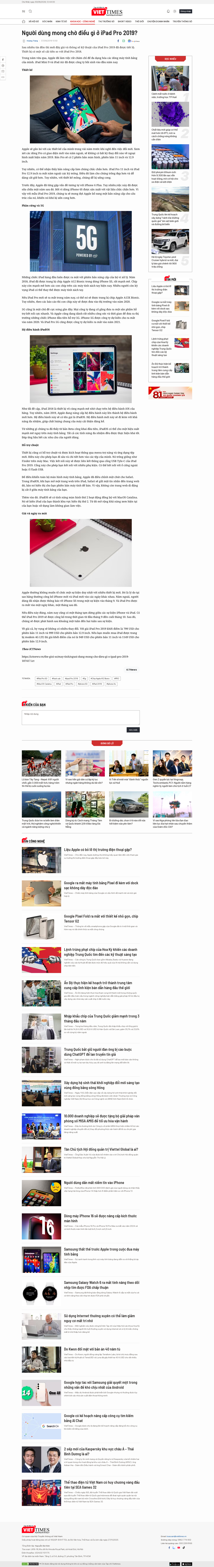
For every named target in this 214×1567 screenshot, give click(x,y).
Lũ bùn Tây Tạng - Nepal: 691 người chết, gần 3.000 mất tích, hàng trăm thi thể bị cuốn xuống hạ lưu (40, 782)
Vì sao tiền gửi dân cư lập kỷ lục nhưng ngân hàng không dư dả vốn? (84, 781)
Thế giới (139, 21)
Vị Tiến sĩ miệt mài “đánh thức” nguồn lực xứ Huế (128, 781)
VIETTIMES (107, 11)
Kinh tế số (61, 21)
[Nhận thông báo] (168, 11)
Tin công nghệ (34, 841)
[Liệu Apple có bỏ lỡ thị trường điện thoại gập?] (182, 290)
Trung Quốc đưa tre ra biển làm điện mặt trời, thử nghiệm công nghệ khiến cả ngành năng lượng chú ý (41, 823)
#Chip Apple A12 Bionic (100, 678)
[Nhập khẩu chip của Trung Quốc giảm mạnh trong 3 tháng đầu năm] (41, 1027)
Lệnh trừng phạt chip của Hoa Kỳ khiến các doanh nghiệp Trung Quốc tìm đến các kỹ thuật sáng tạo (162, 347)
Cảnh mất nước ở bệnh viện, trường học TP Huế (164, 95)
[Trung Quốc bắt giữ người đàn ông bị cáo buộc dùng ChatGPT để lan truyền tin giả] (41, 1060)
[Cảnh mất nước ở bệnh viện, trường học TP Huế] (170, 78)
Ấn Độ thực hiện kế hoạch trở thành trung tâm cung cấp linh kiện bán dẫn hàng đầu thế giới (162, 370)
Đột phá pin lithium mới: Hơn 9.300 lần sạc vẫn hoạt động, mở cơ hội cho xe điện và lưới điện (165, 177)
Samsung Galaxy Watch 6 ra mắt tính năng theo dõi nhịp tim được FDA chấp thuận (101, 1285)
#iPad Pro (69, 684)
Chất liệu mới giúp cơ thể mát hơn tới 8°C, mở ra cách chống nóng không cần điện (165, 134)
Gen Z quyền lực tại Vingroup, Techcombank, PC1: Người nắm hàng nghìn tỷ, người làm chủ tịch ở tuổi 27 (172, 782)
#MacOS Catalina (44, 684)
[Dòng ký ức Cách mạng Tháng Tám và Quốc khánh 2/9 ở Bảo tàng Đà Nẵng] (85, 804)
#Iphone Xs (111, 684)
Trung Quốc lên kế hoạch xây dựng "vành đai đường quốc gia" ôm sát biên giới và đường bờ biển (165, 219)
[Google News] (134, 41)
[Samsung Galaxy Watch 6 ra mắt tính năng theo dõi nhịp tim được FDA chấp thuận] (41, 1293)
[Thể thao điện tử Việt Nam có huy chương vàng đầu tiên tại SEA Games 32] (41, 1493)
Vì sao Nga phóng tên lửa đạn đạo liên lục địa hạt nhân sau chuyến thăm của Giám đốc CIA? (172, 823)
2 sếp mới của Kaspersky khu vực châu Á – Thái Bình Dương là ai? (99, 1451)
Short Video (124, 21)
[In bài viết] (123, 41)
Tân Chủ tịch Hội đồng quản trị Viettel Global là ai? (101, 1149)
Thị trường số (106, 21)
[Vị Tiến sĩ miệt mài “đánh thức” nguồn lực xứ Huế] (128, 763)
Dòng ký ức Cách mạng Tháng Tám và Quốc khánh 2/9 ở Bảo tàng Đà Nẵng (84, 823)
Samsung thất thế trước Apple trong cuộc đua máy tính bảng (101, 1251)
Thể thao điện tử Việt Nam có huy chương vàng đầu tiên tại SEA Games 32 (102, 1484)
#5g (84, 678)
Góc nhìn (47, 21)
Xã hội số (34, 21)
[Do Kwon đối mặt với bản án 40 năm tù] (41, 1360)
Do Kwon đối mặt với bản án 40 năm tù (92, 1349)
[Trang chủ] (23, 21)
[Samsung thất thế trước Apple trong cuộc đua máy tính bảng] (41, 1260)
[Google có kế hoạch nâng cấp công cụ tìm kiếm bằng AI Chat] (41, 1426)
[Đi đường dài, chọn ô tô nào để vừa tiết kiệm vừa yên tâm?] (128, 804)
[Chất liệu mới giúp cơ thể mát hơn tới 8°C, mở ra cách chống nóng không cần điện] (170, 114)
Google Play (187, 1564)
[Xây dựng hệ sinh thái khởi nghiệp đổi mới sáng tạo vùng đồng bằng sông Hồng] (41, 1093)
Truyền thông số (182, 21)
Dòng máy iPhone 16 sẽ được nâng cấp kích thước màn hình (100, 1218)
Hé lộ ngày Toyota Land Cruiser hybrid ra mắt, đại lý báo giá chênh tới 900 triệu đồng (165, 262)
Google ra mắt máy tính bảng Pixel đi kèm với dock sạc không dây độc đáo (162, 307)
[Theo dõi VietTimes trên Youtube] (178, 1547)
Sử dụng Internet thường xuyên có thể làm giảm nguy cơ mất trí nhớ (99, 1318)
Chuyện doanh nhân (158, 21)
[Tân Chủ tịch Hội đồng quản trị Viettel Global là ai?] (41, 1160)
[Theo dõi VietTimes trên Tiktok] (183, 1547)
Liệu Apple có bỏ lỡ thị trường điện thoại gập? (161, 289)
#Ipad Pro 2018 (71, 678)
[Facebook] (118, 41)
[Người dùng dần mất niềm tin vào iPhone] (41, 1193)
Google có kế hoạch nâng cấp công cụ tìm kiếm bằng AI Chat (98, 1418)
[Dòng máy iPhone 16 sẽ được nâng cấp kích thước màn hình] (41, 1226)
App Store (174, 1564)
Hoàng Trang (32, 41)
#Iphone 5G (82, 684)
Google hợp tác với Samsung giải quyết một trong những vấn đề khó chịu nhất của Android (100, 1384)
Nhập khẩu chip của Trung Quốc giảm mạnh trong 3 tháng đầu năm (101, 1018)
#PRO (116, 678)
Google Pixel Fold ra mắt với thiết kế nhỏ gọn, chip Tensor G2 (161, 325)
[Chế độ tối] (174, 11)
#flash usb (56, 678)
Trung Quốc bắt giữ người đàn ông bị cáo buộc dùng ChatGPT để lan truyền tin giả (98, 1051)
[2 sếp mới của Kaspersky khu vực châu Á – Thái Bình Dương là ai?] (41, 1459)
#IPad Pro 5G (42, 678)
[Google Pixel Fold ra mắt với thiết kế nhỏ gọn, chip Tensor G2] (182, 325)
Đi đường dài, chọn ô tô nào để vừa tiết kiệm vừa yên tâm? (127, 822)
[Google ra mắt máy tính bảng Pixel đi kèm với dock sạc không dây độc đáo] (182, 306)
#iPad (58, 684)
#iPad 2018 (97, 684)
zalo (174, 1547)
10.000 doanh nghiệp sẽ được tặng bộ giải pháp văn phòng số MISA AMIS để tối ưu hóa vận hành (102, 1118)
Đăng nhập (186, 11)
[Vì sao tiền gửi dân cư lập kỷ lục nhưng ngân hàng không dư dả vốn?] (85, 763)
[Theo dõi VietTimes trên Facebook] (169, 1547)
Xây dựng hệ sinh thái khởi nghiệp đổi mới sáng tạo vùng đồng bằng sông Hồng (102, 1085)
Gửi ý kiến (133, 730)
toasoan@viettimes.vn (176, 1536)
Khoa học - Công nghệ (82, 21)
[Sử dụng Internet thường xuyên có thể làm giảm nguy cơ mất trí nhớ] (41, 1326)
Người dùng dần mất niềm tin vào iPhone (94, 1182)
